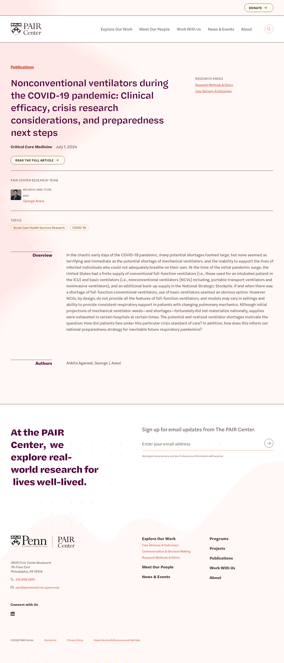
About (246, 29)
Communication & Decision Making (166, 551)
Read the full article (34, 160)
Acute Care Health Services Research (39, 227)
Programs (219, 538)
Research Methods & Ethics (214, 84)
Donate (255, 8)
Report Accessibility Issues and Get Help (117, 640)
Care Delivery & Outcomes (213, 91)
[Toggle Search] (268, 29)
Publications (221, 558)
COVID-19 (79, 227)
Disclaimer (50, 640)
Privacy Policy (75, 640)
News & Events (221, 29)
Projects (217, 548)
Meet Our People (154, 29)
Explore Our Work (116, 29)
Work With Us (189, 29)
